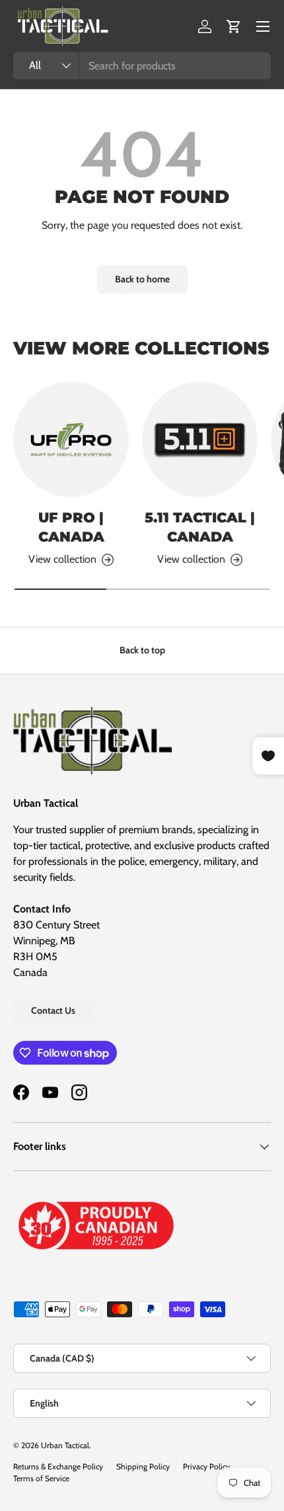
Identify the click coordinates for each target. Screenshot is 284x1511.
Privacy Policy (206, 1466)
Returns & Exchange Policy (58, 1466)
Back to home (142, 279)
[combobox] (142, 65)
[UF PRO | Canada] (71, 439)
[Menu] (262, 26)
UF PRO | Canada (71, 527)
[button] (233, 26)
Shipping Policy (143, 1466)
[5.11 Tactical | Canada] (200, 439)
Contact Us (53, 1010)
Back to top (142, 650)
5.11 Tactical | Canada (200, 527)
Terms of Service (41, 1478)
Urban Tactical (65, 1445)
